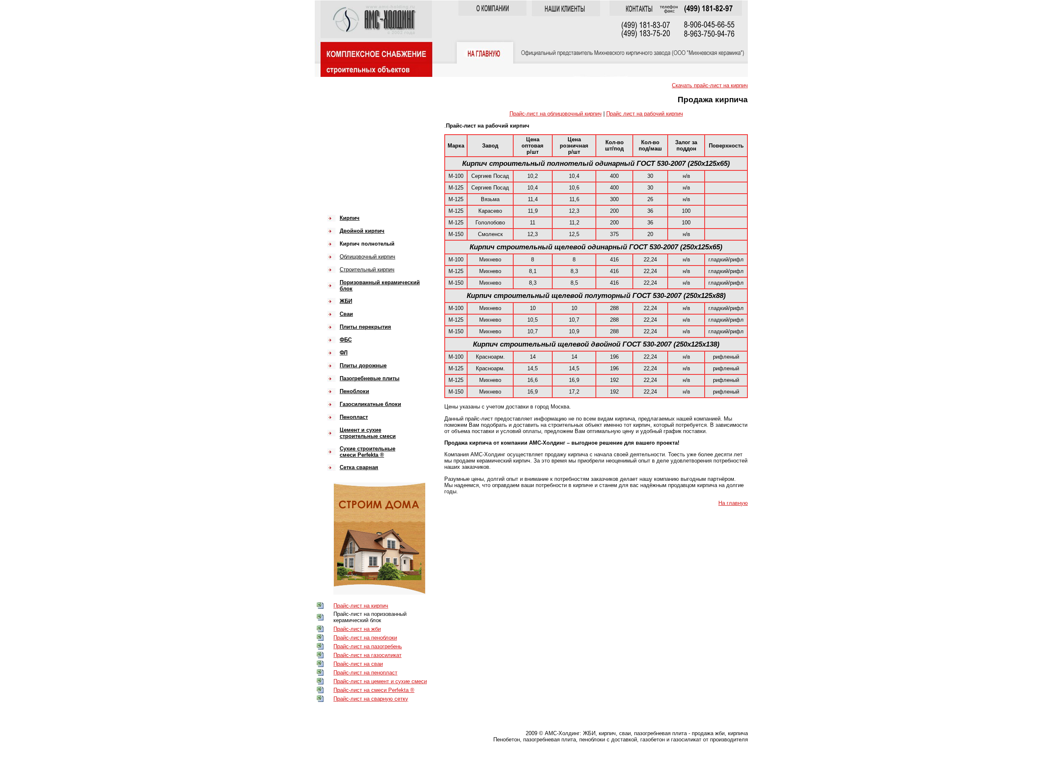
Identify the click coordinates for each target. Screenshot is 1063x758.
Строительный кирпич (367, 269)
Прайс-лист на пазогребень (367, 646)
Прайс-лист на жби (357, 629)
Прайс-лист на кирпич (360, 606)
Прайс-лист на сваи (358, 664)
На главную (733, 503)
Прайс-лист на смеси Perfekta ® (373, 690)
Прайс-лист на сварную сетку (370, 699)
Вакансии (354, 152)
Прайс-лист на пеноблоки (365, 638)
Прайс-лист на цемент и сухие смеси (380, 681)
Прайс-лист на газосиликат (367, 655)
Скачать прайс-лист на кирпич (710, 85)
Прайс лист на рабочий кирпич (644, 114)
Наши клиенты (361, 139)
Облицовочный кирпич (367, 256)
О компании (358, 127)
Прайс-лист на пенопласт (365, 672)
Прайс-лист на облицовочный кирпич (555, 114)
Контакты (354, 164)
